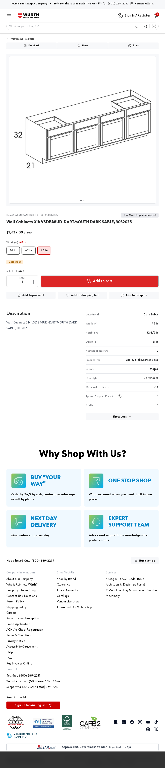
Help (9, 652)
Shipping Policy (16, 607)
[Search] (137, 26)
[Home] (28, 15)
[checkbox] (122, 295)
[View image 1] (82, 130)
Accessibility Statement (22, 646)
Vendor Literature (68, 601)
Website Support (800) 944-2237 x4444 (33, 681)
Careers (11, 613)
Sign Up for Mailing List (31, 705)
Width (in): (16, 242)
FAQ (9, 658)
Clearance (63, 584)
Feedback (33, 46)
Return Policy (15, 601)
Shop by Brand (66, 579)
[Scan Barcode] (154, 26)
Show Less (120, 416)
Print (136, 46)
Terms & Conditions (19, 635)
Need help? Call (30, 560)
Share (84, 46)
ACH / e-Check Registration (24, 629)
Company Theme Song (21, 590)
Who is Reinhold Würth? (21, 584)
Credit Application (18, 624)
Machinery (113, 596)
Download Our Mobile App (74, 607)
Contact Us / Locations (21, 596)
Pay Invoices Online (19, 663)
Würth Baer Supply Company (29, 3)
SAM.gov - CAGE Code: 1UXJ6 (125, 579)
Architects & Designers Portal (125, 584)
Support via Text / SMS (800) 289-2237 (32, 687)
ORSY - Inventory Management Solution (132, 590)
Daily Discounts (67, 590)
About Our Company (19, 579)
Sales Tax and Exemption (22, 618)
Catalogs (63, 596)
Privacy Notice (15, 641)
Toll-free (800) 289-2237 (23, 675)
